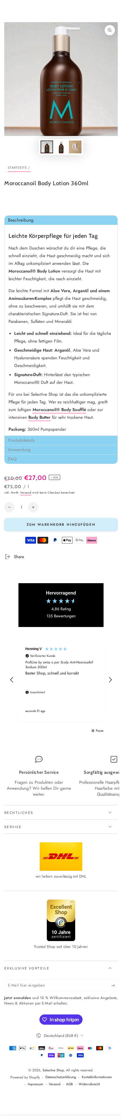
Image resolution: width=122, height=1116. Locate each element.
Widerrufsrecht (89, 1084)
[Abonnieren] (114, 985)
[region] (61, 680)
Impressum (35, 1084)
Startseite (17, 167)
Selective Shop (53, 1070)
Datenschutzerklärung (60, 1077)
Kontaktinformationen (97, 1077)
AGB (69, 1084)
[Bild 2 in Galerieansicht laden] (61, 147)
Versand (25, 492)
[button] (61, 220)
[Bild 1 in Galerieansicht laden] (47, 147)
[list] (61, 777)
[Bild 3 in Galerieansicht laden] (75, 147)
